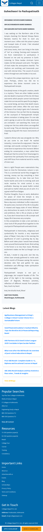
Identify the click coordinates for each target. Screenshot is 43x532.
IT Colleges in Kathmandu (10, 402)
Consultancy (6, 454)
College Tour (6, 443)
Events (4, 478)
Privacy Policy (6, 488)
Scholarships (6, 485)
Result (4, 439)
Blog (3, 481)
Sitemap (4, 495)
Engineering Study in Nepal (10, 409)
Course (4, 447)
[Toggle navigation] (39, 3)
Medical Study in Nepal (9, 399)
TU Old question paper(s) (10, 432)
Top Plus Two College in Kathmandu (13, 395)
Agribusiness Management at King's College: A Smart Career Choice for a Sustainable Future (19, 318)
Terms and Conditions (9, 492)
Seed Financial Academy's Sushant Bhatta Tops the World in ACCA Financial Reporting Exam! (22, 330)
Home (4, 467)
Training (4, 450)
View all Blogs (10, 381)
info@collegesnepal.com (14, 516)
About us (4, 471)
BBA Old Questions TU (9, 416)
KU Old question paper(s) (10, 436)
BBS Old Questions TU (9, 413)
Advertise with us (7, 474)
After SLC (5, 406)
